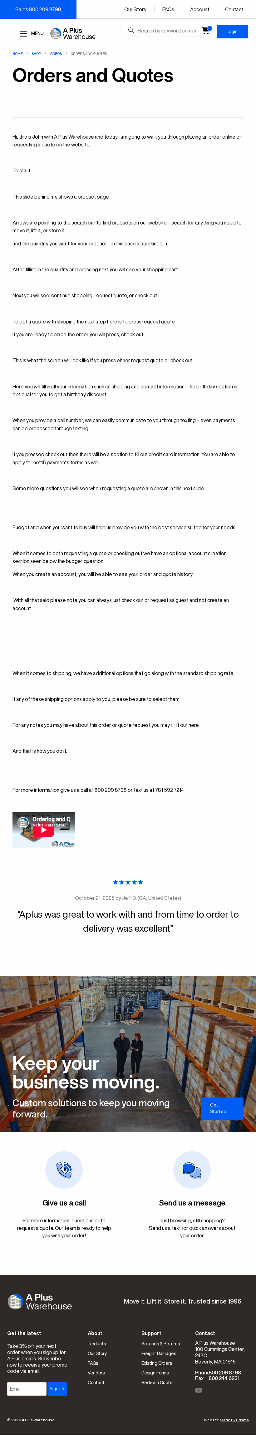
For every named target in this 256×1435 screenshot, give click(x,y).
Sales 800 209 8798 (38, 9)
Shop (36, 53)
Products (97, 1344)
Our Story (135, 9)
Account (199, 9)
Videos (56, 53)
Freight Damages (158, 1353)
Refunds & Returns (160, 1344)
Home (17, 53)
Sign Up (57, 1389)
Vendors (96, 1373)
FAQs (168, 9)
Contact (234, 9)
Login (232, 31)
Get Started (218, 1108)
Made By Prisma (234, 1420)
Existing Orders (156, 1363)
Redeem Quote (157, 1382)
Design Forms (155, 1373)
